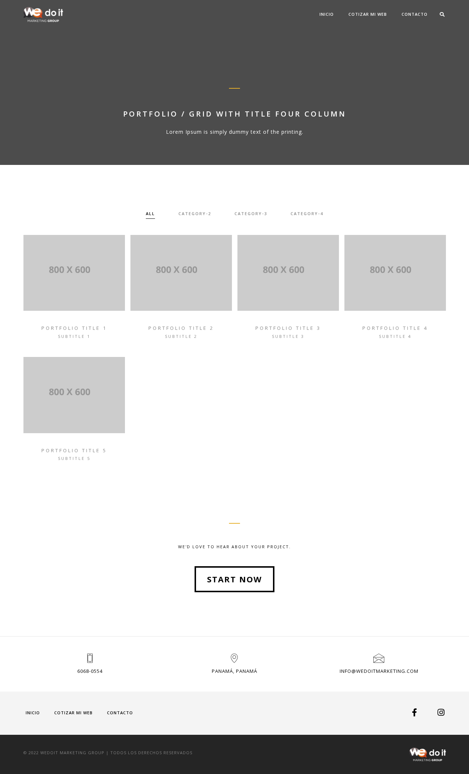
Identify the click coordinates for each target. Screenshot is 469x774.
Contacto (415, 14)
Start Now (234, 579)
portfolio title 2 (181, 328)
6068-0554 (90, 671)
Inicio (327, 14)
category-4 (307, 213)
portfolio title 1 (74, 328)
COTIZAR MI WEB (367, 14)
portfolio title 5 (74, 450)
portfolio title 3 (288, 328)
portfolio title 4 (395, 328)
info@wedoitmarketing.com (379, 671)
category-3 (250, 213)
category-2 (194, 213)
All (150, 213)
